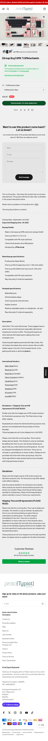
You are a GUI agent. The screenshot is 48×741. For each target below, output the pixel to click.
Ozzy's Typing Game (9, 660)
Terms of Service (8, 657)
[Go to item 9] (33, 45)
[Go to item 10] (40, 45)
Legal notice (19, 734)
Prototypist (9, 385)
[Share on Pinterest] (28, 110)
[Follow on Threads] (20, 712)
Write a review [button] (24, 561)
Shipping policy (38, 732)
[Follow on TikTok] (32, 712)
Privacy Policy (7, 653)
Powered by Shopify (28, 729)
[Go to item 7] (19, 45)
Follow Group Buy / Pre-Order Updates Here (24, 103)
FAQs (4, 627)
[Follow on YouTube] (26, 712)
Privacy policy (16, 732)
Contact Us (6, 619)
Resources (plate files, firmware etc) (10, 643)
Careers (5, 649)
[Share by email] (32, 110)
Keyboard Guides (8, 639)
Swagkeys (9, 389)
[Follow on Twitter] (9, 712)
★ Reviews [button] (46, 372)
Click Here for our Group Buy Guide (14, 75)
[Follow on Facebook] (3, 712)
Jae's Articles (6, 635)
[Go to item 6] (12, 45)
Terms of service (27, 732)
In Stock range (25, 71)
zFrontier (8, 392)
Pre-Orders (13, 71)
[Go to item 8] (26, 45)
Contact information (8, 734)
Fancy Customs (11, 377)
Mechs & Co (9, 370)
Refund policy (6, 732)
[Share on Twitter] (25, 110)
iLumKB (8, 396)
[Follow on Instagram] (15, 712)
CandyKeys (9, 381)
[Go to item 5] (5, 45)
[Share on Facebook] (21, 110)
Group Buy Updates (9, 623)
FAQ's (36, 204)
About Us (5, 631)
